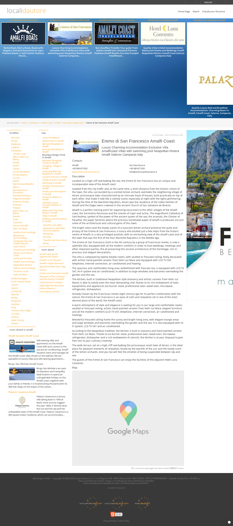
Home (24, 123)
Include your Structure (213, 11)
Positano (17, 204)
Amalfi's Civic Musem (50, 260)
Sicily (13, 307)
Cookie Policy (123, 520)
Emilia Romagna (19, 278)
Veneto (14, 323)
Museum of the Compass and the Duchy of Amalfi (52, 277)
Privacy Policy (110, 520)
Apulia (14, 141)
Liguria (14, 288)
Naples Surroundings (24, 261)
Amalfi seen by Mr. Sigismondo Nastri (49, 255)
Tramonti (17, 222)
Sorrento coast (20, 271)
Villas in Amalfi (49, 216)
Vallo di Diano (20, 274)
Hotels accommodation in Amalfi (54, 192)
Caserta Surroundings (24, 249)
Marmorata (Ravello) (23, 184)
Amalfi (58, 123)
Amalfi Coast (46, 123)
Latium (14, 285)
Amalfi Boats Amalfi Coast (23, 20)
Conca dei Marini (21, 171)
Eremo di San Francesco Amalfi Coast (69, 20)
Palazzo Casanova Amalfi (22, 392)
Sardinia (15, 304)
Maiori (16, 181)
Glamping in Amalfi (51, 183)
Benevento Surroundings (20, 236)
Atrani (16, 165)
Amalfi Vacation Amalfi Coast (23, 335)
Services (47, 237)
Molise (14, 297)
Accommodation (51, 137)
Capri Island (19, 246)
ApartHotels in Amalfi (53, 141)
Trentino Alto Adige (21, 310)
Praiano (17, 208)
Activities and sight (52, 225)
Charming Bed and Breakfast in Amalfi (51, 172)
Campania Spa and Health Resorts (22, 242)
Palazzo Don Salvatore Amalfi (209, 20)
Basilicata (15, 144)
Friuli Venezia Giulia (21, 281)
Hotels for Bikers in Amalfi (51, 198)
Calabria (15, 147)
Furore (16, 178)
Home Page (184, 11)
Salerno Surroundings (24, 268)
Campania (34, 123)
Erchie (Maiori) (20, 175)
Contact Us (120, 487)
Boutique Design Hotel (74, 123)
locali (26, 10)
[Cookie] (229, 522)
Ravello (16, 216)
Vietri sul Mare (20, 228)
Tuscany (15, 313)
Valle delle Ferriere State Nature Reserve (52, 287)
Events (43, 269)
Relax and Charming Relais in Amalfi (52, 211)
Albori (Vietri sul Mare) (21, 158)
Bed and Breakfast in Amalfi (52, 145)
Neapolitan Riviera (22, 265)
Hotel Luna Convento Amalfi (163, 20)
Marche (15, 294)
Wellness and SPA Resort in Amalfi (54, 220)
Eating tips (48, 233)
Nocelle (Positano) (22, 195)
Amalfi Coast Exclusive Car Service (116, 20)
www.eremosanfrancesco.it (86, 171)
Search (196, 11)
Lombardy (16, 291)
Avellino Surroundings (24, 232)
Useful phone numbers (51, 282)
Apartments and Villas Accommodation (54, 229)
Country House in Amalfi (54, 177)
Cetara (16, 168)
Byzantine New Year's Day (53, 266)
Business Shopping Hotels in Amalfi (51, 161)
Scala (15, 219)
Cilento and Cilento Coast (23, 254)
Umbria (15, 317)
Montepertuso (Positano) (20, 191)
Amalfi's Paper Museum (52, 263)
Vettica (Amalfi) (20, 225)
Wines (46, 243)
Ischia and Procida (22, 258)
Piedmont (16, 301)
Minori (16, 187)
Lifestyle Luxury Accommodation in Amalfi (52, 205)
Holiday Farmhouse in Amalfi (53, 187)
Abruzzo (15, 137)
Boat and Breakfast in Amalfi (53, 150)
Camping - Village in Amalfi (52, 167)
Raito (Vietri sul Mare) (20, 212)
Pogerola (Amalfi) (21, 198)
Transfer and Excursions (55, 240)
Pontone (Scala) (21, 201)
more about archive (50, 291)
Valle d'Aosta (17, 320)
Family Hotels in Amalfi (53, 180)
